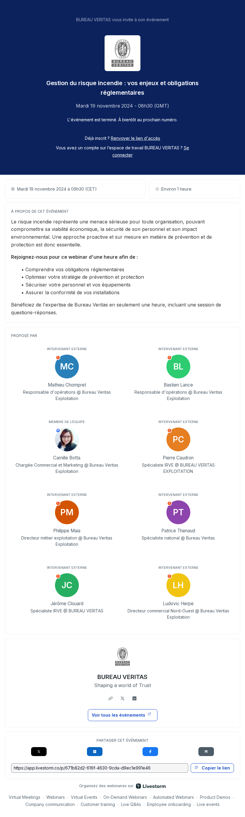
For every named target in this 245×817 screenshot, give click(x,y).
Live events (208, 804)
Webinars (55, 797)
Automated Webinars (173, 797)
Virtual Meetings (24, 797)
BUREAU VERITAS (122, 676)
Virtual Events (84, 797)
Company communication (50, 804)
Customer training (98, 804)
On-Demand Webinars (125, 797)
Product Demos (215, 797)
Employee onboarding (169, 804)
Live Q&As (131, 804)
